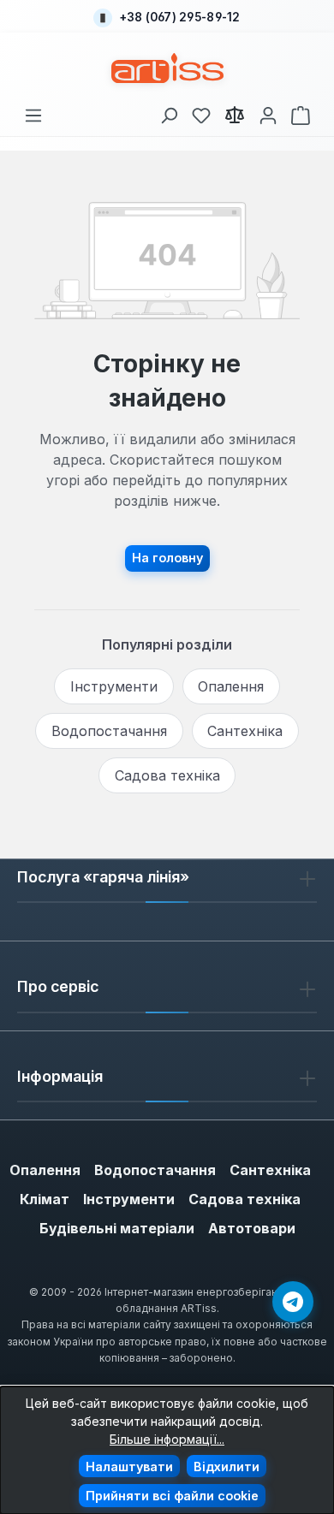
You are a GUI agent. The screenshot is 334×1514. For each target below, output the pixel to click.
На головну (167, 557)
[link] (201, 112)
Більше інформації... (167, 1439)
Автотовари (251, 1228)
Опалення (231, 686)
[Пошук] (168, 112)
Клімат (44, 1199)
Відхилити (226, 1466)
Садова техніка (167, 775)
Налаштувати (129, 1466)
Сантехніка (245, 730)
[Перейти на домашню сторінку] (167, 68)
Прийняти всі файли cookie (172, 1495)
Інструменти (114, 686)
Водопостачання (109, 730)
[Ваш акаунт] (268, 112)
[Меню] (33, 112)
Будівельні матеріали (116, 1228)
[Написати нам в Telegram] (292, 1301)
